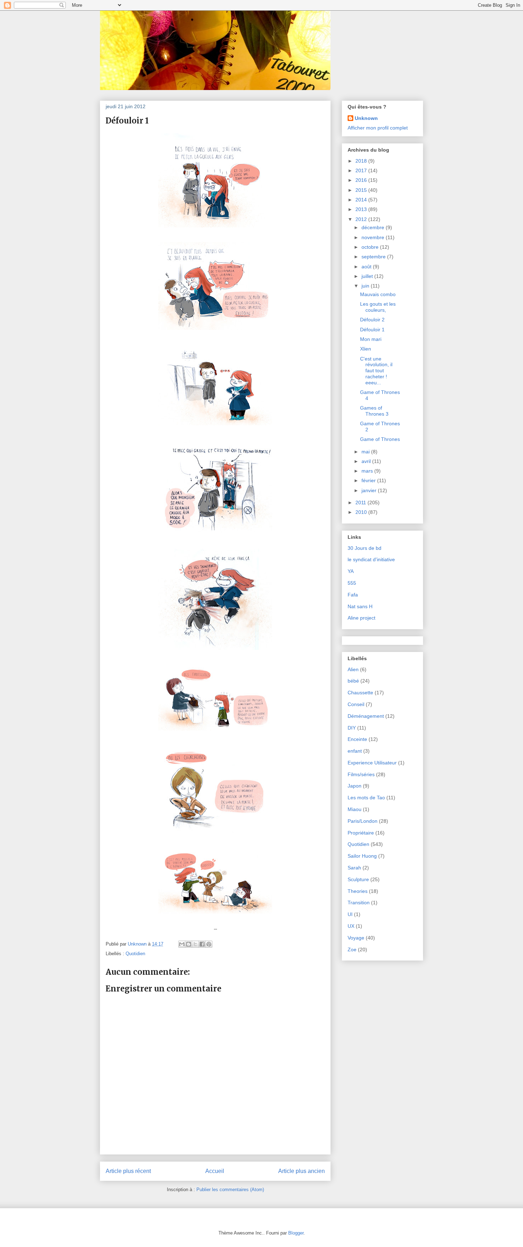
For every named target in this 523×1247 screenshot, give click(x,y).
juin (366, 286)
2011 (361, 502)
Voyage (356, 938)
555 (352, 583)
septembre (374, 256)
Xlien (365, 349)
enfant (355, 751)
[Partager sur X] (195, 944)
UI (350, 914)
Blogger (295, 1233)
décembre (373, 227)
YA (351, 571)
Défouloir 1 (372, 329)
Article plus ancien (301, 1171)
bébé (353, 681)
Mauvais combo (378, 294)
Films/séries (361, 774)
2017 (361, 170)
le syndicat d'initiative (371, 559)
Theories (358, 891)
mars (367, 471)
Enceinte (357, 739)
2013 (361, 209)
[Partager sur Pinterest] (208, 944)
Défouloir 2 (372, 319)
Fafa (353, 595)
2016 (361, 180)
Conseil (356, 704)
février (369, 480)
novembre (373, 237)
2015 (361, 190)
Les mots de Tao (366, 797)
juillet (367, 276)
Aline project (361, 618)
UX (351, 926)
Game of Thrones (380, 439)
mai (366, 451)
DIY (352, 728)
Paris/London (362, 821)
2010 (361, 512)
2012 (361, 219)
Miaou (354, 809)
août (367, 266)
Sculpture (358, 879)
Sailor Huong (362, 856)
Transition (359, 902)
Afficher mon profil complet (378, 128)
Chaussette (360, 692)
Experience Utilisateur (372, 762)
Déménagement (366, 716)
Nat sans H (360, 606)
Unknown (366, 118)
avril (366, 461)
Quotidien (135, 953)
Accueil (214, 1171)
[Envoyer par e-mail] (181, 944)
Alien (353, 669)
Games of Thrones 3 (374, 411)
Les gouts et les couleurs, (378, 307)
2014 (361, 199)
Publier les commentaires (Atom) (230, 1189)
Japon (354, 786)
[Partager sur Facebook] (202, 944)
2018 (361, 161)
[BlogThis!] (188, 944)
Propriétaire (361, 833)
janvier (369, 490)
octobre (370, 247)
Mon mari (370, 339)
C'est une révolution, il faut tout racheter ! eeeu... (376, 370)
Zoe (352, 949)
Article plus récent (128, 1171)
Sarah (354, 867)
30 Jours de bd (364, 548)
